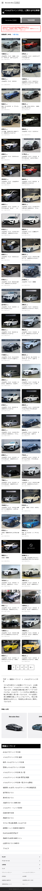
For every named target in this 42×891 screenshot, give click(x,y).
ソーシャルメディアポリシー (28, 872)
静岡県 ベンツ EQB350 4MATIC (14, 828)
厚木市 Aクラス (8, 798)
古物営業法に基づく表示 (27, 880)
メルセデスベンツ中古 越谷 (12, 757)
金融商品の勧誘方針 (6, 880)
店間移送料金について (7, 884)
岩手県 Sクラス (8, 793)
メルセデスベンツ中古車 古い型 (14, 772)
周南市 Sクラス (8, 818)
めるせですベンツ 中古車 (12, 752)
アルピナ (6, 848)
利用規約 (4, 876)
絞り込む (16, 34)
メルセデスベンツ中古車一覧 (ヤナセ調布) (17, 782)
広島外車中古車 (8, 813)
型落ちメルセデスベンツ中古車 (14, 767)
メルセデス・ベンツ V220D (12, 808)
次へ (31, 667)
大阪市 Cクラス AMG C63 (12, 803)
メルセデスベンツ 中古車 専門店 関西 (16, 777)
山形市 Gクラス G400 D (11, 843)
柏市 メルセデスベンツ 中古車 (13, 762)
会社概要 (24, 876)
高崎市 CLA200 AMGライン (12, 838)
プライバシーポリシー (7, 872)
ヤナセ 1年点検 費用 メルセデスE (14, 823)
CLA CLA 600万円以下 (10, 833)
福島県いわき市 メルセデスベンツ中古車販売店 (19, 788)
